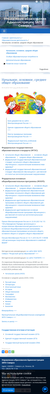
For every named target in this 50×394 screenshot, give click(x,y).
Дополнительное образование (18, 60)
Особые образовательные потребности (22, 56)
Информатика (10, 299)
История (8, 289)
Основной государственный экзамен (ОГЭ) (22, 334)
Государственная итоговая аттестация (18, 330)
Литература (10, 284)
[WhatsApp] (13, 351)
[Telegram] (9, 351)
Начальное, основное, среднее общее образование (22, 51)
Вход (46, 2)
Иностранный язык (13, 287)
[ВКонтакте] (3, 351)
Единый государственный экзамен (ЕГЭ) (21, 338)
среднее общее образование (31, 157)
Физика (8, 301)
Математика (10, 297)
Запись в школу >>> (9, 321)
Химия (7, 304)
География (9, 294)
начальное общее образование (18, 155)
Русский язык (10, 282)
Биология (9, 306)
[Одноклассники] (6, 351)
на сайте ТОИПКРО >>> (35, 258)
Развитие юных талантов (16, 63)
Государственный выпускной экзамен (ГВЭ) (22, 343)
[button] (45, 389)
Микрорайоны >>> (9, 310)
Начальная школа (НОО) (15, 273)
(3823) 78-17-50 (12, 369)
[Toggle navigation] (4, 31)
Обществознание (12, 292)
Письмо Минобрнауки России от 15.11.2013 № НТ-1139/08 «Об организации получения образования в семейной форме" (25, 240)
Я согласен (8, 390)
